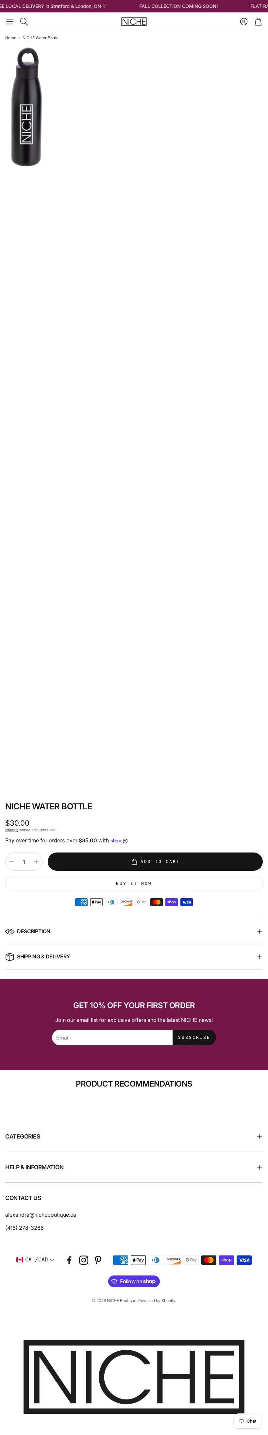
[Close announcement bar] (261, 5)
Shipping (11, 830)
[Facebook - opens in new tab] (69, 1260)
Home (10, 37)
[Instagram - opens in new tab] (83, 1260)
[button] (9, 21)
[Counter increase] (36, 862)
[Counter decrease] (11, 862)
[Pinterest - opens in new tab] (98, 1260)
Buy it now (134, 883)
